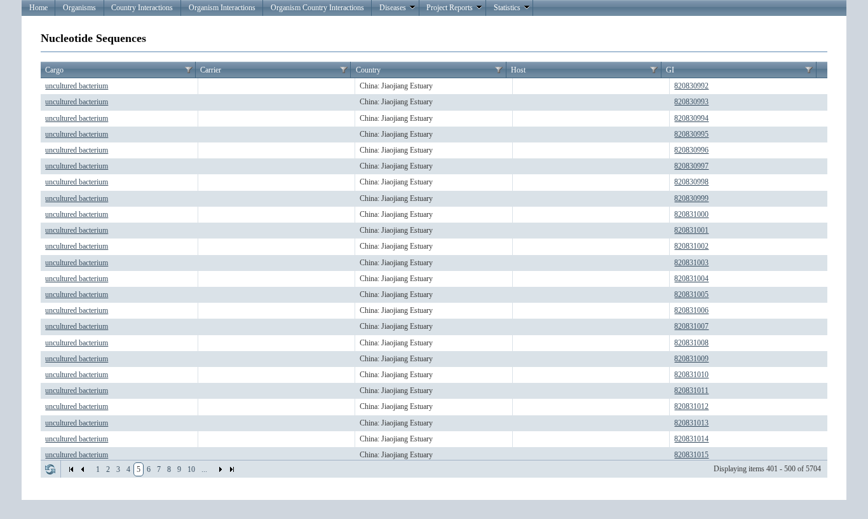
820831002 (691, 246)
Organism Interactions (222, 7)
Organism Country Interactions (317, 7)
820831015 (691, 454)
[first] (71, 469)
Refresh (50, 469)
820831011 (691, 390)
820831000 (691, 214)
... (204, 469)
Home (38, 7)
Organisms (79, 7)
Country (368, 70)
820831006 (691, 310)
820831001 (691, 230)
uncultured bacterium (76, 85)
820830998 (691, 181)
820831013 (691, 423)
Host (518, 70)
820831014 (691, 438)
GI (670, 70)
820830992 (691, 85)
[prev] (82, 469)
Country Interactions (142, 7)
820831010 (691, 374)
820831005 (691, 294)
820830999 (691, 198)
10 (191, 469)
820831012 (691, 406)
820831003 (691, 262)
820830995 (691, 134)
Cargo (54, 70)
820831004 (691, 278)
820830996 (691, 150)
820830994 (691, 118)
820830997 (691, 166)
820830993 (691, 101)
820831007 (691, 326)
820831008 (691, 342)
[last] (232, 469)
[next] (220, 469)
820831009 (691, 358)
